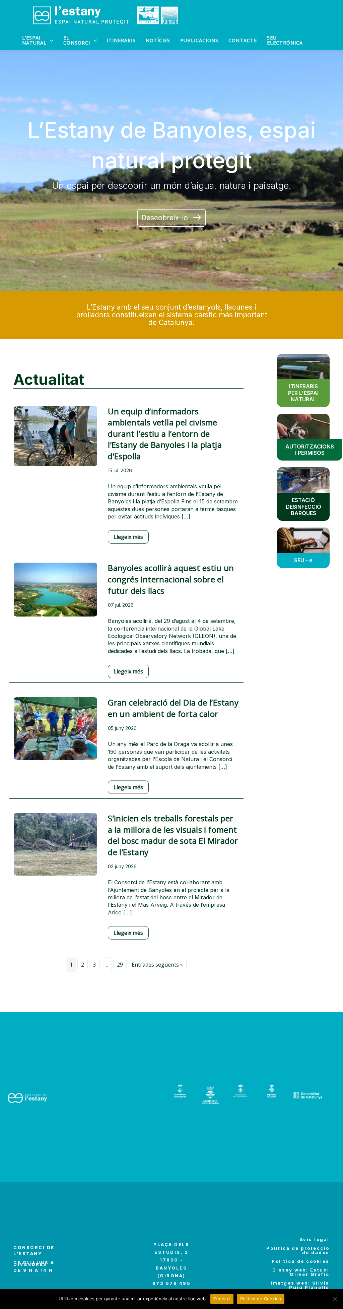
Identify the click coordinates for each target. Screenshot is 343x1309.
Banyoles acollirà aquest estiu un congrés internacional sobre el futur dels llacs (171, 579)
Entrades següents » (157, 964)
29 (120, 964)
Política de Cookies (260, 1298)
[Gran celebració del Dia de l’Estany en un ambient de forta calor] (55, 733)
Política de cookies (301, 1261)
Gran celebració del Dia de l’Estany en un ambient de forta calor (173, 708)
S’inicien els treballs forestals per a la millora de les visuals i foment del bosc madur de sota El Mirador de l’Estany (173, 835)
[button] (171, 218)
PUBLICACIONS (199, 40)
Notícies (158, 40)
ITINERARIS (121, 40)
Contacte (242, 40)
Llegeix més (128, 537)
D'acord (222, 1298)
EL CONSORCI (76, 40)
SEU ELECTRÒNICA (285, 40)
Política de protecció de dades (298, 1250)
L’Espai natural (34, 40)
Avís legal (315, 1239)
